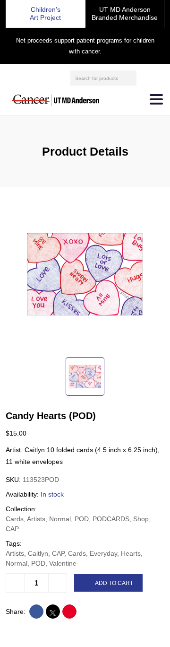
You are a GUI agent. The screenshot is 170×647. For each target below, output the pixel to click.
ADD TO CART (114, 583)
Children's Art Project (45, 13)
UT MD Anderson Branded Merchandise (125, 13)
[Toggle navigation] (156, 99)
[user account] (145, 78)
